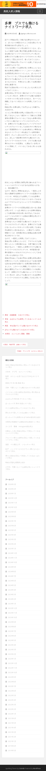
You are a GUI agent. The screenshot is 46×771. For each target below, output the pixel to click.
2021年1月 (12, 741)
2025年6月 (12, 525)
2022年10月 (12, 672)
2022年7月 (12, 686)
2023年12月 (12, 608)
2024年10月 (12, 562)
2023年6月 (12, 636)
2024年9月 (12, 567)
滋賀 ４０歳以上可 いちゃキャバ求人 (20, 444)
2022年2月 (12, 709)
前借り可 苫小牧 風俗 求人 (15, 383)
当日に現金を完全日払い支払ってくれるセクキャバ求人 (22, 366)
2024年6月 (12, 581)
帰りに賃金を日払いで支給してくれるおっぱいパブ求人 (22, 457)
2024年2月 (12, 599)
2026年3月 (12, 484)
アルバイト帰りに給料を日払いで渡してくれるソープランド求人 (22, 439)
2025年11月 (12, 503)
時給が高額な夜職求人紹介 (15, 462)
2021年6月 (12, 718)
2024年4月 (12, 590)
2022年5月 (12, 695)
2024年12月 (12, 553)
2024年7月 (12, 576)
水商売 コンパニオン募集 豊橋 (17, 334)
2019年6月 (12, 746)
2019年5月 (12, 750)
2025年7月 (12, 521)
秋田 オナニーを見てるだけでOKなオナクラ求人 (22, 377)
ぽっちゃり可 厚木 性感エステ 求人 (18, 403)
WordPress (37, 768)
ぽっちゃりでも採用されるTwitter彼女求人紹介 (23, 417)
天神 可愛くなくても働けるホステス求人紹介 (22, 387)
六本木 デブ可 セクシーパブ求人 (18, 372)
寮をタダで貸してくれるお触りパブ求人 (20, 413)
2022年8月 (12, 682)
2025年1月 (12, 548)
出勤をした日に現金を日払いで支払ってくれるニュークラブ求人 (22, 432)
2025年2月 (12, 544)
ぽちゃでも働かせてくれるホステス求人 (20, 330)
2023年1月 (12, 659)
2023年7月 (12, 631)
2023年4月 (12, 645)
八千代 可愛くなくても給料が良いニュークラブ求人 (22, 468)
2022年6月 (12, 691)
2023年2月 (12, 654)
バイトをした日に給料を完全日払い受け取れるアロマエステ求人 (22, 393)
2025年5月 (12, 530)
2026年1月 (12, 493)
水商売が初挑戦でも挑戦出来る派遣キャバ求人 (22, 422)
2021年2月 (12, 737)
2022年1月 (12, 714)
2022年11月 (12, 668)
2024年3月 (12, 594)
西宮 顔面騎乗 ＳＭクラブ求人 (17, 315)
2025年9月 (12, 512)
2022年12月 (12, 663)
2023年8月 (12, 626)
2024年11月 (12, 558)
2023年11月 (12, 613)
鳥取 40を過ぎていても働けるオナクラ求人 (21, 326)
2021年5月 (12, 723)
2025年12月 (12, 498)
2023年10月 (12, 617)
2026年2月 (12, 489)
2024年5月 (12, 585)
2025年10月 (12, 507)
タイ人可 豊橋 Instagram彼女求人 (19, 426)
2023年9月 (12, 622)
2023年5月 (12, 640)
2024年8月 (12, 571)
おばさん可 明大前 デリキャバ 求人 (18, 399)
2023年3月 (12, 649)
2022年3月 (12, 704)
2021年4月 (12, 727)
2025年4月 (12, 535)
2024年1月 (12, 603)
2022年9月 (12, 677)
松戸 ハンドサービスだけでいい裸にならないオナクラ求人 (22, 450)
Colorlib (21, 768)
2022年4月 (12, 700)
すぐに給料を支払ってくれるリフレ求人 (20, 408)
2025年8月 (12, 516)
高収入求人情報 (12, 11)
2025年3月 (12, 539)
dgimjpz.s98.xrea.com (28, 33)
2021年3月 (12, 732)
